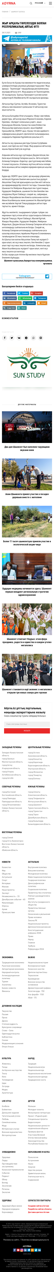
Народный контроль (10, 973)
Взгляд (5, 1183)
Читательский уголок (11, 1116)
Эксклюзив (6, 1186)
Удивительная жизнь (37, 1174)
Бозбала (5, 1106)
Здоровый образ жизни (12, 1206)
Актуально (33, 862)
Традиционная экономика (13, 963)
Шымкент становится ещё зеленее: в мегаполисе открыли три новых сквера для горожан (27, 691)
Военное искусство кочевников (36, 983)
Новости (6, 862)
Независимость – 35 (11, 897)
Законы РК (32, 921)
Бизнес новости (9, 988)
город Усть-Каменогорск (12, 841)
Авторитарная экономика (13, 969)
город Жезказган (35, 772)
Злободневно (8, 1152)
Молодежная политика (38, 874)
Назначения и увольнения (39, 914)
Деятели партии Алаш (37, 973)
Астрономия (33, 1161)
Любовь (5, 1119)
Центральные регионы (39, 747)
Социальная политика (37, 890)
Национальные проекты (38, 924)
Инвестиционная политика (39, 877)
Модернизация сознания (12, 1044)
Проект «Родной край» (37, 1116)
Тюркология (33, 976)
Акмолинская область (37, 756)
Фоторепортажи (9, 1135)
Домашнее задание (10, 1113)
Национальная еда (36, 1070)
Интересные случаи (10, 1129)
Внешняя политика (36, 871)
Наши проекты (8, 890)
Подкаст (5, 1176)
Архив (4, 909)
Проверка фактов (35, 1132)
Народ (30, 940)
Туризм (5, 982)
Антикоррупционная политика (10, 977)
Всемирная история (36, 966)
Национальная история (38, 963)
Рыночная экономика (11, 966)
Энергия (31, 1167)
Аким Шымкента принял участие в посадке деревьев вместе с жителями (27, 496)
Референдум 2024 (36, 949)
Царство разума (35, 1170)
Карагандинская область (39, 766)
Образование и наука (39, 1152)
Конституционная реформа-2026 (35, 931)
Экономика (7, 958)
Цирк (4, 1083)
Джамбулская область (37, 818)
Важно (31, 958)
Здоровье (6, 1158)
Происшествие (8, 913)
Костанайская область (12, 795)
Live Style (6, 1101)
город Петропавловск (11, 805)
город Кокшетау (35, 759)
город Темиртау (35, 775)
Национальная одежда (37, 1077)
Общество (6, 874)
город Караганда (35, 762)
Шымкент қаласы (18, 12)
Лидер (4, 1161)
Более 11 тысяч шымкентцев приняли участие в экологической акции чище (27, 543)
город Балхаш (34, 779)
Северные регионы (11, 787)
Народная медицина (10, 1209)
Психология (33, 1158)
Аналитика (6, 985)
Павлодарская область (12, 802)
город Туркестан (35, 811)
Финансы (6, 991)
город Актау (7, 765)
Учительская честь (36, 1177)
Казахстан (6, 867)
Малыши (32, 1106)
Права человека (35, 918)
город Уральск (8, 759)
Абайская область (10, 850)
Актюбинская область (11, 775)
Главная (5, 12)
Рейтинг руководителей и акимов (39, 897)
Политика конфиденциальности (35, 1240)
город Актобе (8, 778)
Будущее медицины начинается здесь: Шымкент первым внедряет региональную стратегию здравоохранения (27, 592)
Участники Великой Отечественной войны (37, 1136)
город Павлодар (9, 799)
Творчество (7, 1011)
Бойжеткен (7, 1110)
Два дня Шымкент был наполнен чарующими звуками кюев (27, 449)
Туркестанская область (38, 808)
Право (30, 937)
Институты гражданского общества (39, 903)
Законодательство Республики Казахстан (38, 1142)
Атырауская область (11, 769)
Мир (4, 871)
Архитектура (7, 1093)
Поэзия (5, 1015)
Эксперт (5, 893)
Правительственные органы (37, 909)
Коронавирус (7, 1212)
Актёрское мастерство (12, 1070)
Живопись (6, 1064)
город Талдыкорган (36, 799)
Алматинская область (37, 795)
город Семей (7, 838)
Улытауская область (37, 769)
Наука (30, 1164)
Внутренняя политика (37, 867)
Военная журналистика (12, 1132)
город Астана (34, 753)
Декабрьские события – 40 (13, 900)
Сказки (5, 1040)
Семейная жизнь (9, 1123)
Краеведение (33, 979)
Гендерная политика (37, 880)
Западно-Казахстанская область (12, 754)
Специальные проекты (38, 1119)
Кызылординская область (39, 824)
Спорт (4, 880)
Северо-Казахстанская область (12, 809)
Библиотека (7, 1037)
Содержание (33, 1180)
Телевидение (7, 1080)
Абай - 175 (32, 998)
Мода (4, 1126)
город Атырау (8, 772)
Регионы (5, 1189)
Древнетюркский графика (39, 988)
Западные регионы (11, 747)
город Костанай (9, 792)
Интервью (6, 884)
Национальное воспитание (39, 1074)
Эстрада (5, 1087)
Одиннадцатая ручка (11, 1034)
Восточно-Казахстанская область (13, 845)
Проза (4, 1018)
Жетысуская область (37, 802)
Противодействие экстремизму (9, 1165)
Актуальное (7, 877)
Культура (6, 1059)
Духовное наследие (12, 1006)
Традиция (32, 1064)
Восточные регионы (12, 832)
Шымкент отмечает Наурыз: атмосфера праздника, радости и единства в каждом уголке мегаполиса (27, 642)
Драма (5, 1021)
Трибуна (31, 946)
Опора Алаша (8, 1047)
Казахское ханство (36, 969)
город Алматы (34, 792)
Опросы (5, 906)
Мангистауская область (12, 762)
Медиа (5, 1090)
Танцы (4, 1067)
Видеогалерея (34, 1123)
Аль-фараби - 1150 (36, 995)
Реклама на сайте (11, 1240)
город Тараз (33, 815)
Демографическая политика (36, 885)
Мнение (5, 887)
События (5, 1173)
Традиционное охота (37, 1080)
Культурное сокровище (12, 1027)
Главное (31, 943)
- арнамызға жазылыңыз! (24, 276)
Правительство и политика (39, 893)
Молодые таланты (36, 1110)
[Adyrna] (12, 3)
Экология (6, 1192)
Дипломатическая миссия (39, 927)
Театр (4, 1074)
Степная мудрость (10, 1024)
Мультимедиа (8, 903)
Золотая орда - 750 (36, 991)
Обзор (4, 1180)
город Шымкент (35, 805)
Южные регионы (36, 787)
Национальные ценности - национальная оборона (39, 1127)
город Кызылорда (35, 821)
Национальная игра (36, 1067)
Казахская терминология (13, 1170)
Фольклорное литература (39, 1113)
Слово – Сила (7, 1031)
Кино (4, 1077)
